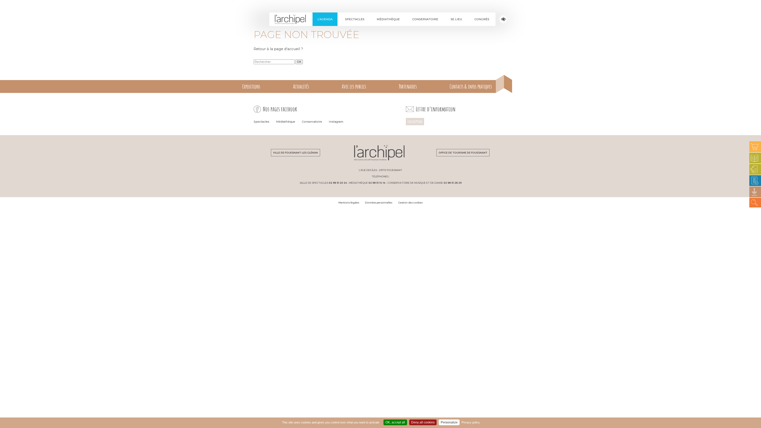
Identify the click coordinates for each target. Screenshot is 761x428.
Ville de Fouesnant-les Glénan (295, 152)
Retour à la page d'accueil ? (278, 49)
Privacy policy (471, 422)
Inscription (415, 121)
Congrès (481, 19)
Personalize (449, 422)
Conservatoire (425, 19)
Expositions (251, 86)
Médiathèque (388, 19)
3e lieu (456, 19)
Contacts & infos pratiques (471, 86)
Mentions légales (348, 202)
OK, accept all (395, 422)
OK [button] (299, 62)
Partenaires (408, 86)
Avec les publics (354, 86)
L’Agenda (325, 19)
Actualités (301, 86)
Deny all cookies (423, 422)
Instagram (336, 121)
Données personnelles (378, 202)
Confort (503, 19)
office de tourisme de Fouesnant (463, 152)
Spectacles (354, 19)
